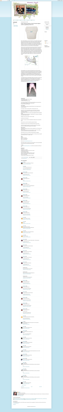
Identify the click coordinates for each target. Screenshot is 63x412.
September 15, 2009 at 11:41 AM (27, 259)
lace (23, 321)
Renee (24, 326)
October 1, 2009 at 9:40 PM (26, 324)
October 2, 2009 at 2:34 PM (26, 383)
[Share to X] (32, 157)
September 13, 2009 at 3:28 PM (26, 219)
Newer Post (22, 386)
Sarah (23, 166)
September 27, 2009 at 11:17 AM (27, 313)
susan (23, 217)
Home (31, 386)
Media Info (14, 404)
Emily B (24, 362)
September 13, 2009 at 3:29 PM (26, 228)
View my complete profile (20, 395)
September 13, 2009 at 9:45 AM (26, 203)
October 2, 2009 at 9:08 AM (26, 360)
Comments (47, 43)
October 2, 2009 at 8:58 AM (26, 343)
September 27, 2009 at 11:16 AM (27, 300)
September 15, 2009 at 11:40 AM (27, 242)
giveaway (24, 158)
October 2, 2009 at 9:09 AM (26, 366)
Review (26, 158)
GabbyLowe (24, 177)
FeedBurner (47, 29)
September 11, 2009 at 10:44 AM (27, 169)
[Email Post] (29, 157)
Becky (24, 381)
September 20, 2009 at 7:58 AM (26, 283)
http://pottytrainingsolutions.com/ (32, 81)
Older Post (40, 386)
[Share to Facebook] (33, 157)
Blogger (35, 406)
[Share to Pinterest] (34, 157)
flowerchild (24, 330)
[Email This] (30, 157)
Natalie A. (24, 239)
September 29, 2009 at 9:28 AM (26, 319)
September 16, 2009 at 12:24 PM (27, 269)
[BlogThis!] (31, 157)
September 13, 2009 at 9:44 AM (26, 175)
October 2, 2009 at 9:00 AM (26, 347)
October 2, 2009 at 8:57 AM (26, 328)
